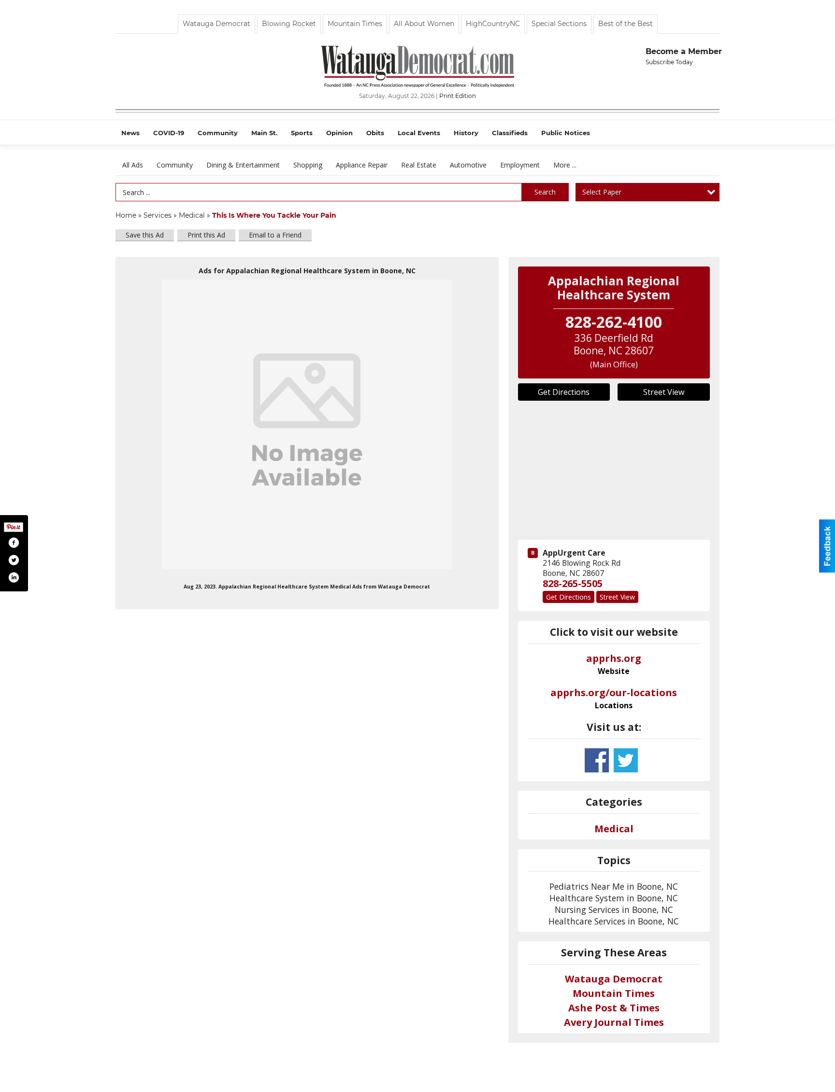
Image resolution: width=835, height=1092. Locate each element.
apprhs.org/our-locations (613, 698)
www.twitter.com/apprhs (626, 760)
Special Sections (559, 23)
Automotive (468, 164)
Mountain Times (355, 23)
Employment (520, 164)
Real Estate (418, 164)
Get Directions (564, 392)
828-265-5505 (573, 583)
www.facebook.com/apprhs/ (597, 760)
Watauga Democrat (216, 23)
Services (158, 215)
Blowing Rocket (289, 23)
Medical (193, 215)
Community (175, 164)
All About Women (424, 23)
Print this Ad (206, 234)
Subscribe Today (669, 62)
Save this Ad (145, 234)
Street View (663, 392)
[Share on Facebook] (13, 542)
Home (125, 215)
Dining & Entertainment (243, 164)
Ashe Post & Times (614, 1008)
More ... (564, 164)
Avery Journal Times (614, 1022)
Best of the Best (625, 23)
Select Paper (601, 191)
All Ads (132, 164)
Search (545, 191)
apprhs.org (613, 664)
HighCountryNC (493, 23)
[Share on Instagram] (13, 577)
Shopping (307, 164)
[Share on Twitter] (13, 560)
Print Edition (457, 95)
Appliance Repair (362, 164)
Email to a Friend (275, 234)
